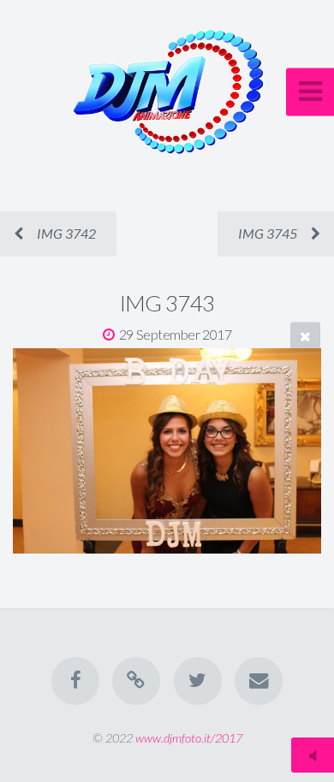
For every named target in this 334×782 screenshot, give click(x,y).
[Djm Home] (136, 681)
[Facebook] (75, 681)
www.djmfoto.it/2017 (188, 738)
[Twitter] (198, 681)
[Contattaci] (259, 681)
